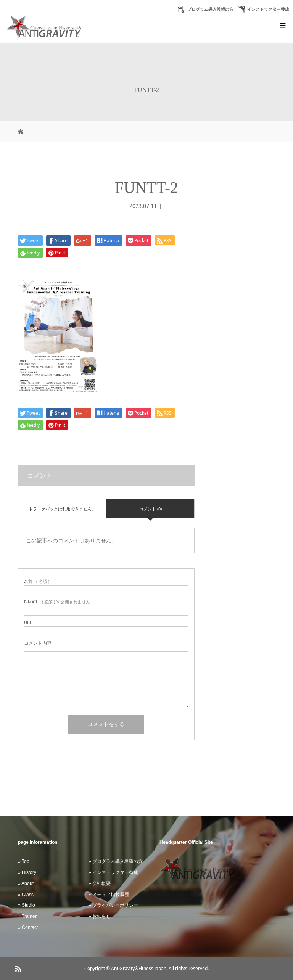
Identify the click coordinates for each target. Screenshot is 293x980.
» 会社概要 (100, 883)
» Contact (28, 927)
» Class (26, 894)
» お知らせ (100, 916)
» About (26, 883)
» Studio (26, 905)
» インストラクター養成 (113, 872)
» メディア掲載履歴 (109, 894)
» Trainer (27, 916)
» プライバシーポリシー (113, 905)
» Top (23, 861)
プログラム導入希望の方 (209, 9)
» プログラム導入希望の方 (116, 861)
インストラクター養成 (268, 9)
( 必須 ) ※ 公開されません (57, 602)
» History (27, 872)
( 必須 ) (36, 581)
